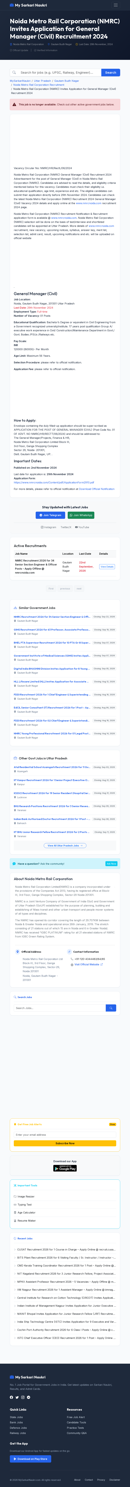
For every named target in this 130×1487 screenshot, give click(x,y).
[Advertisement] (65, 140)
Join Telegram (52, 515)
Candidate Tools (76, 1422)
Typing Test (25, 1204)
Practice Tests (75, 1427)
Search (110, 72)
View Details (107, 566)
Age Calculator (27, 1212)
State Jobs (16, 1417)
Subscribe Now (65, 1143)
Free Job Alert (76, 1417)
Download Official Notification (96, 489)
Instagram (50, 527)
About (77, 1479)
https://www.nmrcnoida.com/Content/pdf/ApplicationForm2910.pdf (54, 482)
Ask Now (111, 863)
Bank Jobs (16, 1422)
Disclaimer (115, 1479)
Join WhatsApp (83, 515)
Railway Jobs (18, 1433)
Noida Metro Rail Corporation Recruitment (38, 84)
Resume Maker (27, 1220)
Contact (89, 1479)
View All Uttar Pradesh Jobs (64, 845)
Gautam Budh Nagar (66, 80)
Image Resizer (26, 1196)
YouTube (83, 527)
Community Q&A (77, 1433)
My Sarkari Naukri (31, 5)
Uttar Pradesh (42, 80)
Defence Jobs (18, 1427)
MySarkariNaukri (20, 80)
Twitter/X (66, 527)
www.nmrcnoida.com (88, 203)
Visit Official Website (87, 964)
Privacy (101, 1479)
